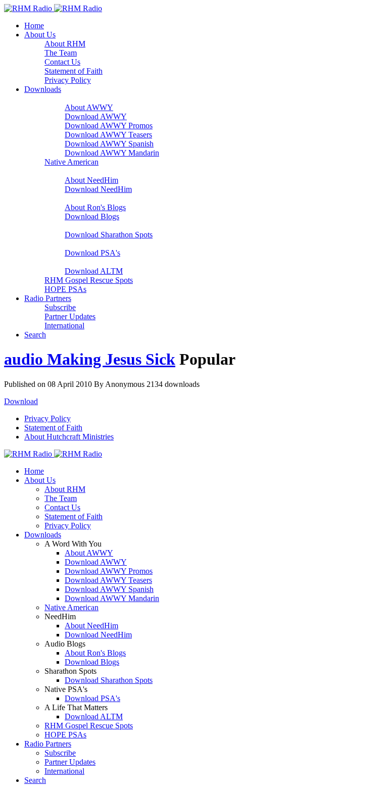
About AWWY (89, 107)
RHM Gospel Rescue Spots (88, 280)
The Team (60, 52)
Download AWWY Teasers (108, 134)
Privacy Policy (67, 80)
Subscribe (60, 307)
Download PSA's (92, 253)
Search (35, 334)
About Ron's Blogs (95, 207)
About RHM (64, 43)
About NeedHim (91, 180)
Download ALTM (94, 271)
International (64, 325)
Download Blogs (92, 216)
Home (34, 25)
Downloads (42, 89)
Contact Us (62, 62)
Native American (71, 162)
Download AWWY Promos (109, 125)
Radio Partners (47, 298)
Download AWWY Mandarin (112, 152)
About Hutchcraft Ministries (69, 436)
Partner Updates (69, 316)
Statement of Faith (73, 71)
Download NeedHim (98, 189)
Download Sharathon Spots (109, 234)
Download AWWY (96, 116)
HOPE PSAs (65, 289)
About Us (40, 34)
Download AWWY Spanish (109, 143)
